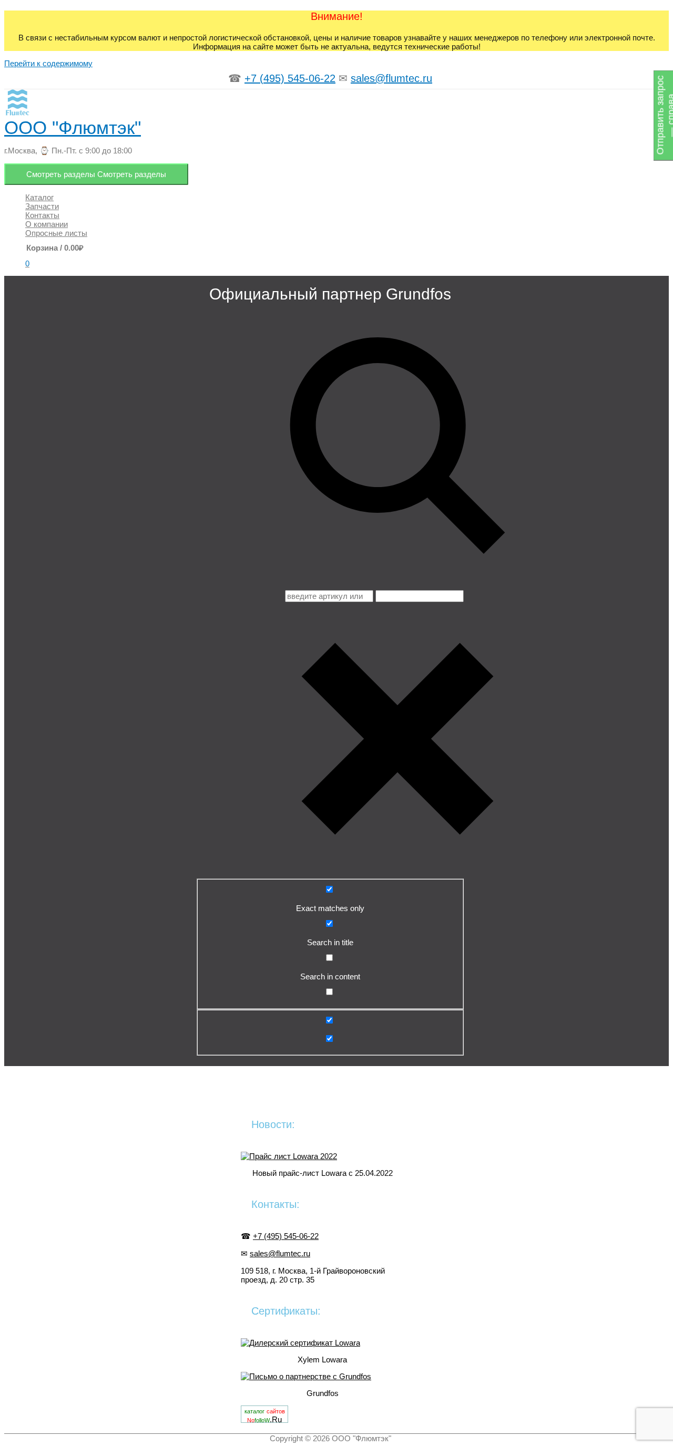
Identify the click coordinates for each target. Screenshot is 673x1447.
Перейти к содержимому (48, 63)
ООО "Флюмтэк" (72, 127)
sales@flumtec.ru (391, 78)
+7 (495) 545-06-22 (289, 78)
